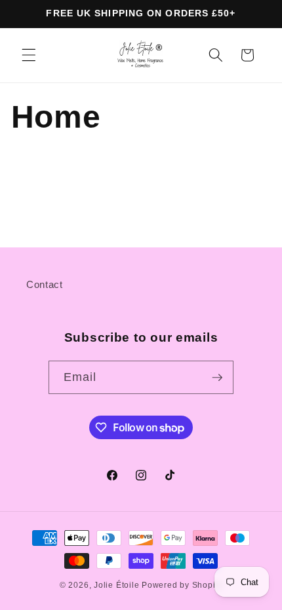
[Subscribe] (217, 378)
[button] (29, 55)
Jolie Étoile (116, 585)
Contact (44, 284)
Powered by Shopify (182, 585)
